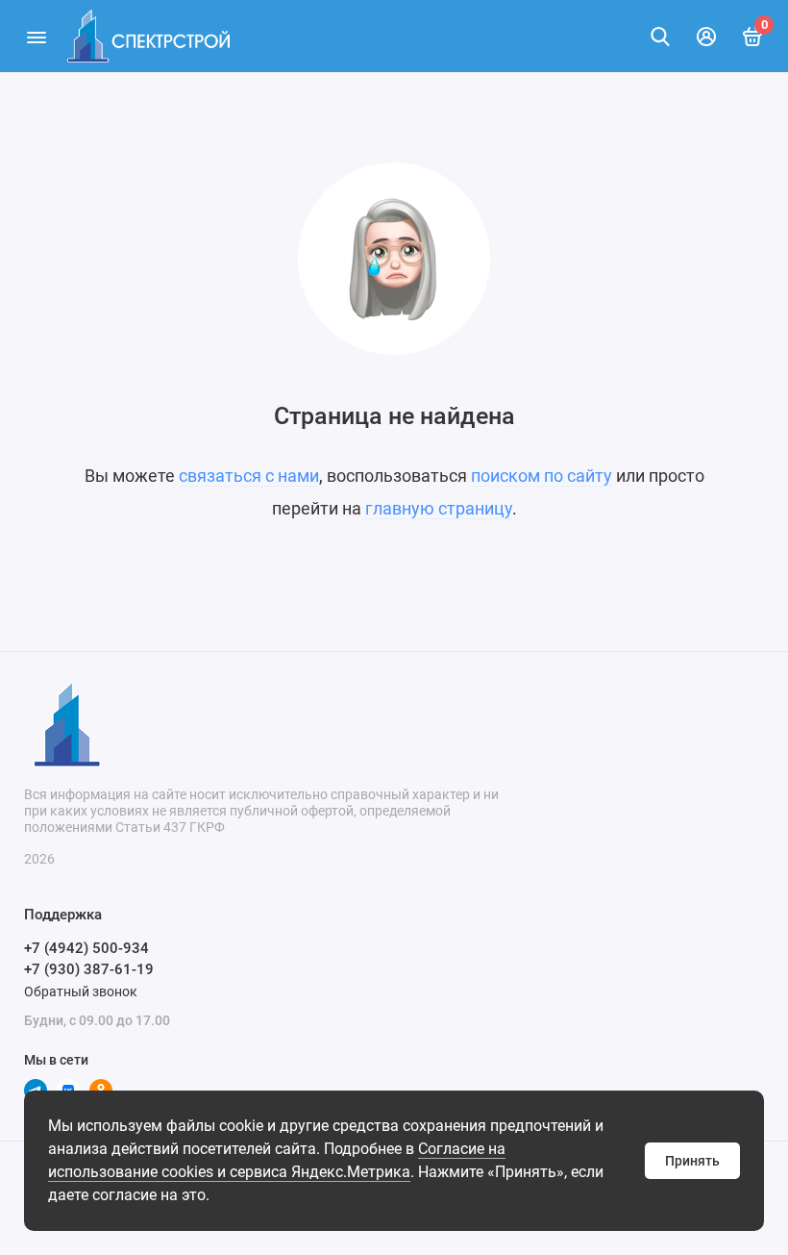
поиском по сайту (541, 475)
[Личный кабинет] (706, 36)
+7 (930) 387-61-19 (89, 969)
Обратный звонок (80, 991)
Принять (692, 1160)
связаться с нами (249, 475)
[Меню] (36, 36)
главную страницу (438, 508)
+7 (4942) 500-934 (86, 948)
